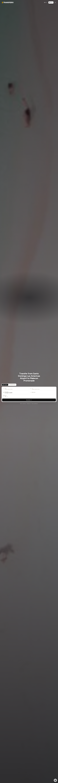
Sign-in (51, 2)
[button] (15, 392)
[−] (3, 396)
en (45, 2)
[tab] (5, 385)
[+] (7, 396)
